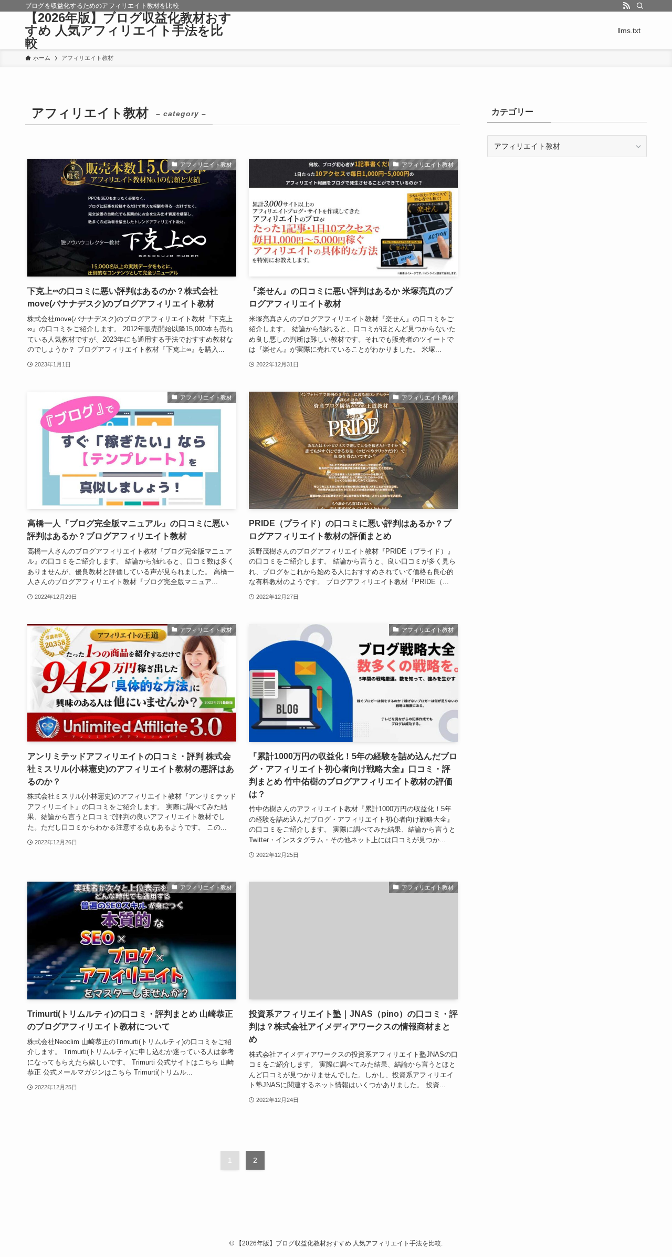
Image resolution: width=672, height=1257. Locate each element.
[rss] (626, 6)
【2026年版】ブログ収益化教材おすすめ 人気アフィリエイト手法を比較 (128, 30)
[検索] (640, 6)
